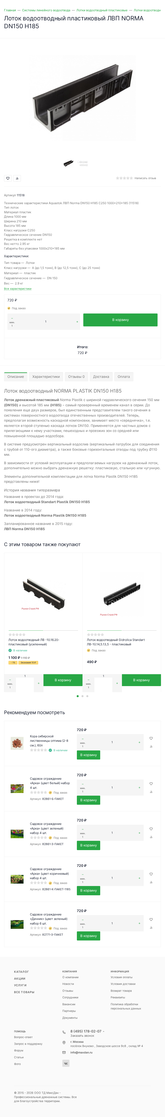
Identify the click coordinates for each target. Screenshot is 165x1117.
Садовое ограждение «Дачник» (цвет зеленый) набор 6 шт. (48, 918)
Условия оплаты (121, 977)
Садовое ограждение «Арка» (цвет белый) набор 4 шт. (50, 783)
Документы (69, 1017)
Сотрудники (70, 997)
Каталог (21, 971)
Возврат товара (121, 990)
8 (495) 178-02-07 (85, 1031)
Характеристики (46, 377)
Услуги (20, 985)
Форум (18, 1050)
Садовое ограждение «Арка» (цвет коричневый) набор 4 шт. (49, 873)
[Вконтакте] (65, 1063)
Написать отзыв (145, 178)
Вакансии (68, 1004)
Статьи (19, 1057)
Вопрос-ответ (23, 1037)
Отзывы (67, 990)
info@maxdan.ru (81, 1052)
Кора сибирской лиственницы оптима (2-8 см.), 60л (49, 740)
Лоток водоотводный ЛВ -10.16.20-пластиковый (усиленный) (33, 642)
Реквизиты (118, 997)
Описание (15, 377)
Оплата (124, 377)
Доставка (101, 377)
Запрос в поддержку (28, 1043)
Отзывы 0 (76, 377)
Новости (68, 983)
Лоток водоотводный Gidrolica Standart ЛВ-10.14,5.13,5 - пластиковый (116, 642)
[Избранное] (151, 738)
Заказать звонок (82, 1036)
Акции (20, 978)
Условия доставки (123, 983)
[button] (77, 696)
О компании (70, 977)
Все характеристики (17, 288)
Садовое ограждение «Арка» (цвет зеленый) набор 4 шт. (46, 828)
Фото (17, 1064)
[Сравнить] (151, 746)
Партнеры (69, 1011)
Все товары (24, 992)
